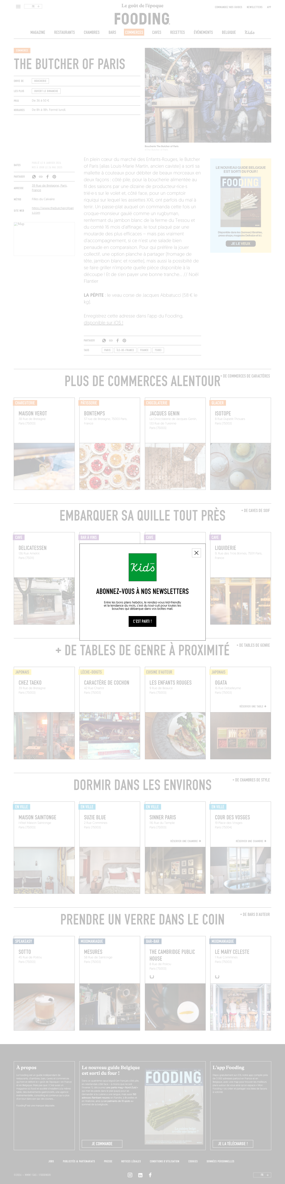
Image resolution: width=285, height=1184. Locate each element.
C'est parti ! (142, 621)
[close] (196, 552)
